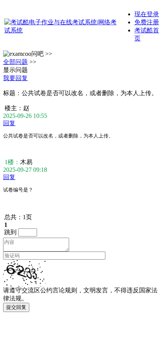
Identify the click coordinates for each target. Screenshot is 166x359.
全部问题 (15, 62)
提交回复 (16, 307)
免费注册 (146, 22)
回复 (9, 123)
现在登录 (146, 14)
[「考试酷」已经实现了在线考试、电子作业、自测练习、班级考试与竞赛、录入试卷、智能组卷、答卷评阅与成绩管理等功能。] (60, 30)
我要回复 (15, 78)
